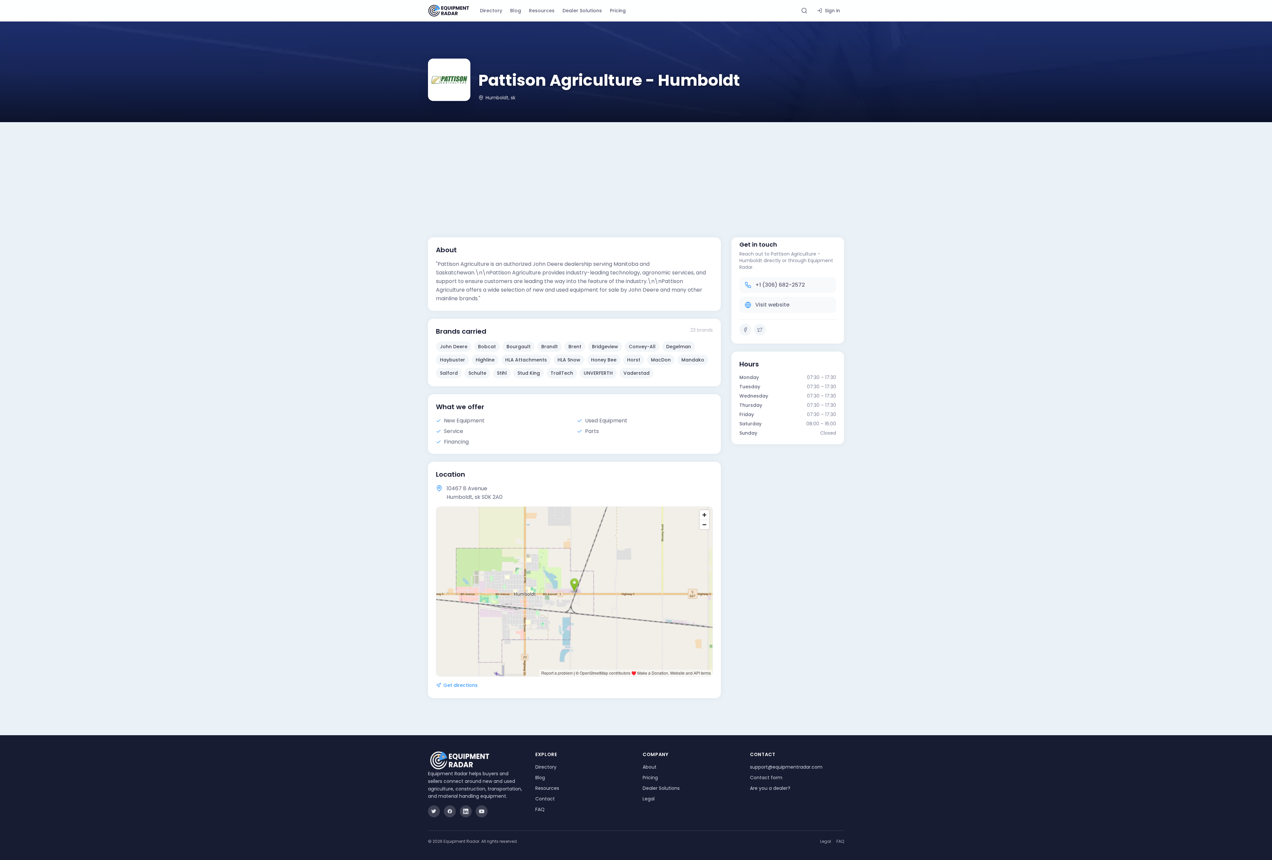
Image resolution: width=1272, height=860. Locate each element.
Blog (515, 10)
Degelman (678, 346)
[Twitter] (760, 330)
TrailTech (562, 373)
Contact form (766, 777)
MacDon (661, 360)
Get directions (460, 685)
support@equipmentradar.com (786, 767)
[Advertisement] (636, 171)
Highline (485, 360)
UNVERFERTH (598, 373)
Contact (545, 798)
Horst (633, 360)
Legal (649, 798)
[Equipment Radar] (448, 11)
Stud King (528, 373)
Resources (542, 10)
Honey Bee (603, 360)
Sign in (832, 10)
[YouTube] (482, 811)
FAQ (540, 809)
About (650, 767)
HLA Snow (568, 360)
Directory (491, 10)
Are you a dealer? (770, 788)
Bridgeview (605, 346)
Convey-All (642, 346)
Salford (449, 373)
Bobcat (487, 346)
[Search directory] (804, 11)
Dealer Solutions (582, 10)
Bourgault (518, 346)
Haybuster (452, 360)
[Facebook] (745, 330)
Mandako (692, 360)
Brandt (549, 346)
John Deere (453, 346)
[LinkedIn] (466, 811)
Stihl (502, 373)
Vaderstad (636, 373)
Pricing (618, 10)
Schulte (477, 373)
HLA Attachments (526, 360)
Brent (574, 346)
